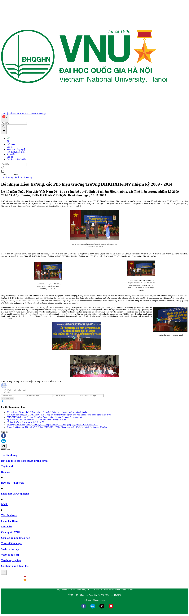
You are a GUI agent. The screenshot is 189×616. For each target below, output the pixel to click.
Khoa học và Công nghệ (15, 493)
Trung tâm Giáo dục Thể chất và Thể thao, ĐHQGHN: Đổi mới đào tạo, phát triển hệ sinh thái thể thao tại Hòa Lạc (57, 427)
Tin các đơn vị (9, 515)
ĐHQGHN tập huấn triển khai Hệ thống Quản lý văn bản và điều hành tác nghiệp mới (44, 417)
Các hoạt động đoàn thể (15, 565)
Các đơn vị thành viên (16, 159)
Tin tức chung (26, 177)
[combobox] (4, 118)
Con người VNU (10, 532)
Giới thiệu (11, 144)
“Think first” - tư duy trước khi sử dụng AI (25, 422)
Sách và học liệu (10, 549)
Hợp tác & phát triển (15, 152)
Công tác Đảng (9, 521)
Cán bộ (10, 157)
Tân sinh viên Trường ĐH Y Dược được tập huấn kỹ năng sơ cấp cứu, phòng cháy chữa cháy (47, 412)
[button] (94, 436)
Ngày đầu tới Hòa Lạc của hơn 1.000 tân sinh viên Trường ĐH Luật (36, 419)
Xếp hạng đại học (11, 560)
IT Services (33, 113)
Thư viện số (6, 113)
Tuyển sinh (7, 466)
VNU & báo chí (10, 554)
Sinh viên (11, 154)
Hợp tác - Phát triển (12, 482)
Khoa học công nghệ (16, 149)
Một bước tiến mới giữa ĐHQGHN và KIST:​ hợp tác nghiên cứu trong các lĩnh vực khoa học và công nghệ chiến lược (59, 415)
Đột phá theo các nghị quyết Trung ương (24, 460)
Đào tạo (10, 147)
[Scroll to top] (4, 572)
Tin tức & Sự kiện (9, 177)
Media (4, 504)
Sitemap (42, 113)
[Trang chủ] (84, 111)
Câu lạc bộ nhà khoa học (15, 537)
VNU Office (17, 113)
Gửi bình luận (7, 399)
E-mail (26, 113)
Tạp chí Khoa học (11, 543)
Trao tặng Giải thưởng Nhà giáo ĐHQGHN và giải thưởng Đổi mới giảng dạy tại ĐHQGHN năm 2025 (52, 424)
